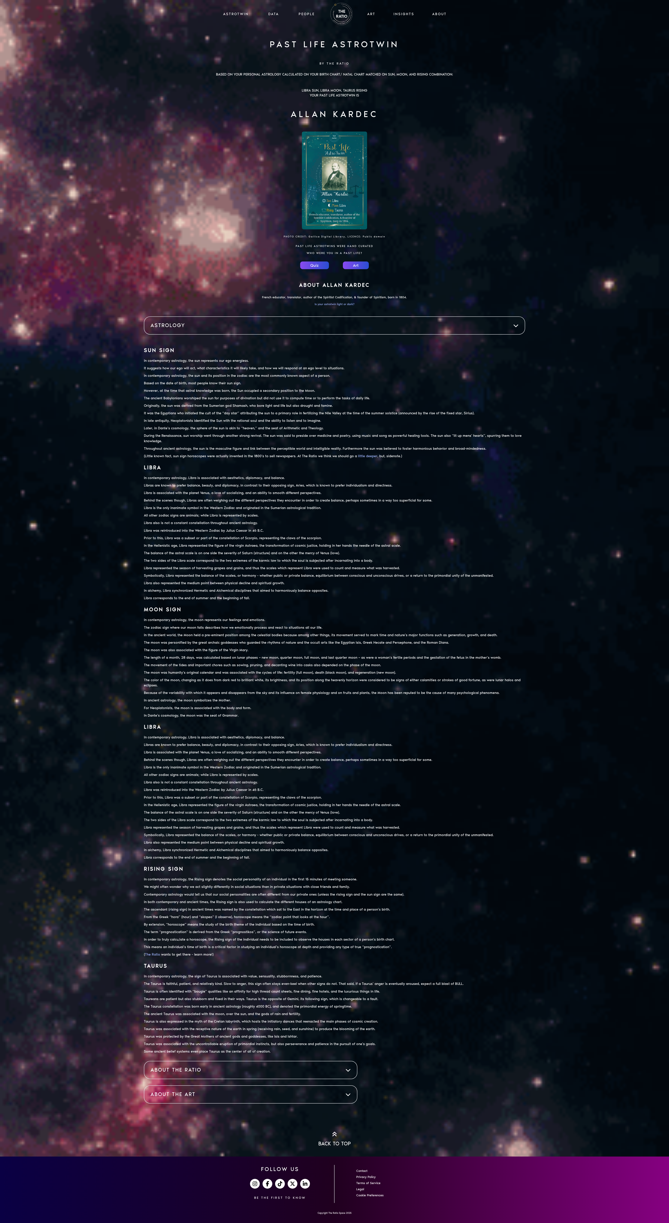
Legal (360, 1189)
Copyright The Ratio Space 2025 (335, 1213)
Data (273, 14)
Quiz (314, 265)
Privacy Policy (366, 1177)
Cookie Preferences (370, 1195)
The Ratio (152, 954)
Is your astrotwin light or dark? (334, 304)
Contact (361, 1171)
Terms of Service (368, 1183)
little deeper (367, 456)
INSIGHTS (404, 14)
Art (356, 265)
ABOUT (439, 14)
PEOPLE (307, 14)
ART (371, 14)
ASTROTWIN (236, 14)
